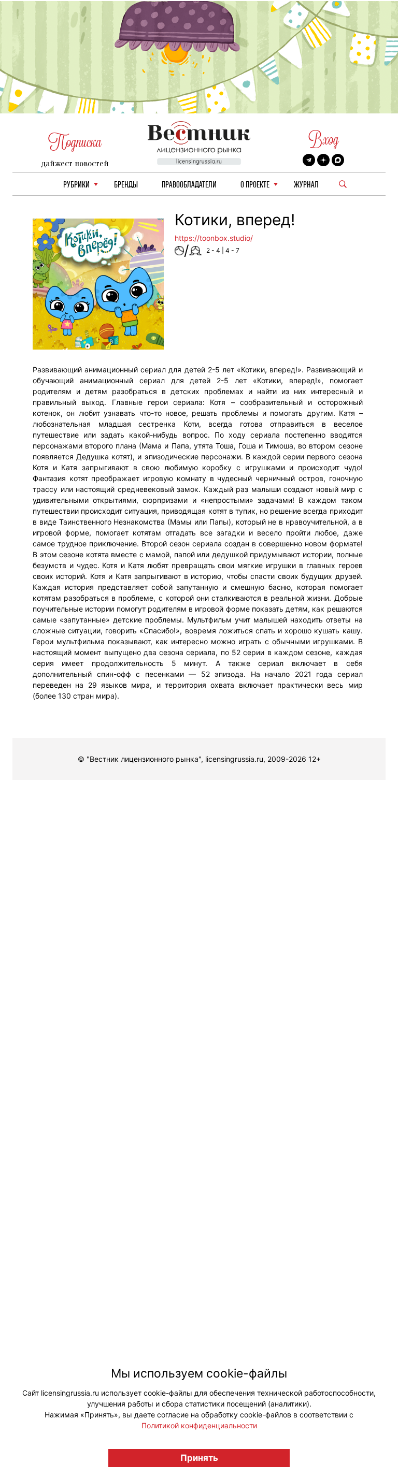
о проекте (254, 185)
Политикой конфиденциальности (199, 1425)
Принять (199, 1458)
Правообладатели (189, 185)
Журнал (306, 185)
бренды (126, 185)
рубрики (76, 185)
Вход (323, 140)
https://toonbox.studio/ (214, 238)
